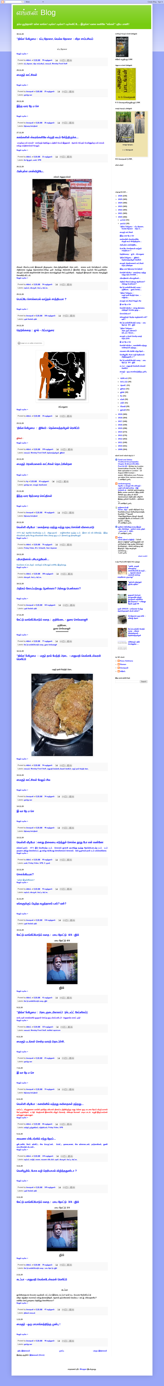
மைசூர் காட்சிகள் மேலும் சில (33, 779)
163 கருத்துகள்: (50, 605)
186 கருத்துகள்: (48, 574)
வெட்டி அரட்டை (42, 288)
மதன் (57, 1159)
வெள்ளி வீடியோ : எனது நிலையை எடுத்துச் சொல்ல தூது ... (132, 309)
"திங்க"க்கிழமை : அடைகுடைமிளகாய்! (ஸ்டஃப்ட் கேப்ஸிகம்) (52, 1012)
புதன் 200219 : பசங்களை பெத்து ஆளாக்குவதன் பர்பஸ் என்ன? (130, 610)
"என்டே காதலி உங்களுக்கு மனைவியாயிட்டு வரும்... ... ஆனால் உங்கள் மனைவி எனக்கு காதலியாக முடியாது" (132, 571)
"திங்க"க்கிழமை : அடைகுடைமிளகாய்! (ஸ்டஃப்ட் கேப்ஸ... (128, 330)
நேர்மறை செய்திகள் (31, 126)
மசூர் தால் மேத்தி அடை (80, 769)
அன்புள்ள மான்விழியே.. (30, 171)
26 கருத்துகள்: (49, 123)
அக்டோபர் (124, 378)
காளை (37, 1159)
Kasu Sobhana (126, 661)
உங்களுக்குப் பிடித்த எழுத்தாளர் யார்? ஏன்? (41, 903)
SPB (39, 160)
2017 (120, 421)
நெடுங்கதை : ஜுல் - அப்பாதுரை (36, 330)
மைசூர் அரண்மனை (40, 485)
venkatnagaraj (124, 484)
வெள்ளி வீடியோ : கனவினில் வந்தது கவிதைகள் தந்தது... (50, 1104)
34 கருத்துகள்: (47, 416)
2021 (120, 213)
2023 (120, 206)
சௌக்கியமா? (25, 874)
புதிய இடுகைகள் (23, 1351)
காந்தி (32, 1159)
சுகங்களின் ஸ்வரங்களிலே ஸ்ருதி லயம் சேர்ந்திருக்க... (48, 137)
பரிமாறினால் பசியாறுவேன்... (33, 559)
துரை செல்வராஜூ (50, 645)
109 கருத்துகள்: (50, 1187)
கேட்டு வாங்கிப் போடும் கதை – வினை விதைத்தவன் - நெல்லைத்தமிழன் (136, 632)
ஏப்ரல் (122, 399)
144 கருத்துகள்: (48, 1156)
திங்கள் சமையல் (29, 1313)
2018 (120, 418)
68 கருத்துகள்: (47, 1124)
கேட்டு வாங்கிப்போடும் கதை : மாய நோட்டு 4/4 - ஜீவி (48, 934)
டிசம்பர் (123, 220)
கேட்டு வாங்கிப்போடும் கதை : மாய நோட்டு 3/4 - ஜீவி (48, 1201)
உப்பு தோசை (28, 64)
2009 (120, 449)
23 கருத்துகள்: (49, 1058)
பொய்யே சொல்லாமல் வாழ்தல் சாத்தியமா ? (41, 299)
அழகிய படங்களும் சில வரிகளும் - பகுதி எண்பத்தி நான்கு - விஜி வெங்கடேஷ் (130, 488)
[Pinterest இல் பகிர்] (70, 60)
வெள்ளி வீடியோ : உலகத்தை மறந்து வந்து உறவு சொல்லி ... (133, 273)
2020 (120, 217)
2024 (120, 203)
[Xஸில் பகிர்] (66, 60)
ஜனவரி (123, 410)
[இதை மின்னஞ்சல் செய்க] (61, 60)
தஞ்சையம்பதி (123, 507)
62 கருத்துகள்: (44, 481)
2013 (120, 435)
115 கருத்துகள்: (48, 1027)
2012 (120, 439)
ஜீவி (45, 1001)
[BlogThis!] (63, 60)
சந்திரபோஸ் (43, 1127)
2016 (120, 425)
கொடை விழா (123, 509)
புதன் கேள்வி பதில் (30, 319)
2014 (120, 432)
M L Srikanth (40, 548)
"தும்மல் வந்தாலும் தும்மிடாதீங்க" (135, 583)
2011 (120, 442)
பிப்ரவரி (123, 406)
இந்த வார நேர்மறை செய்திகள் (34, 495)
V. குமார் (47, 863)
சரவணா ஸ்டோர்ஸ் (47, 1159)
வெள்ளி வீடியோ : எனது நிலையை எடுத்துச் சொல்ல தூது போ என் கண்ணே (60, 842)
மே (121, 396)
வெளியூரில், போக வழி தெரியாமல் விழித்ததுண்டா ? (47, 1170)
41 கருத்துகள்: (47, 998)
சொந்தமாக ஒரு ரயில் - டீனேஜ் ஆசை (137, 617)
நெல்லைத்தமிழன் (53, 453)
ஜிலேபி (62, 453)
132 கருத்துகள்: (50, 920)
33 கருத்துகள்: (49, 1089)
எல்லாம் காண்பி (142, 556)
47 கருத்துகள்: (49, 1309)
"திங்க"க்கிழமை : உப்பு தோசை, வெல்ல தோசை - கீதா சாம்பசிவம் (55, 38)
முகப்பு (61, 1351)
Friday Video (29, 548)
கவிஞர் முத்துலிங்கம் (31, 1127)
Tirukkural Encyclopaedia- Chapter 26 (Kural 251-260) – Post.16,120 (129, 464)
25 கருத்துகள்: (49, 91)
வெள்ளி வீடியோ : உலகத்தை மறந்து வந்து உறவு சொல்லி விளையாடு (55, 527)
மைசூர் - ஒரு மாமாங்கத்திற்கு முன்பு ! (38, 1324)
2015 (120, 428)
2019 (120, 414)
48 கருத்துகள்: (49, 828)
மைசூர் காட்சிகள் (27, 74)
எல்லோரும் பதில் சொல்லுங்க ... (134, 643)
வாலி (35, 160)
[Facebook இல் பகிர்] (68, 60)
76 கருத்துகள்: (47, 544)
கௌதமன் (124, 668)
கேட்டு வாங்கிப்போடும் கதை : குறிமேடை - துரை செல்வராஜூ (53, 619)
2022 (120, 210)
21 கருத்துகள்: (47, 157)
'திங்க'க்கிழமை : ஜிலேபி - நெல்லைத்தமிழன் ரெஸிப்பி (48, 428)
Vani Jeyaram (51, 548)
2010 (120, 446)
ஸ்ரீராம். (123, 671)
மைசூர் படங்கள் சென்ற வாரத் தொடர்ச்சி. (41, 1041)
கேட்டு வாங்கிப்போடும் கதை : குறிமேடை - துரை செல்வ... (131, 288)
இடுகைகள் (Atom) (37, 1355)
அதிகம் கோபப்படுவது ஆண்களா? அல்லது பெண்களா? (49, 588)
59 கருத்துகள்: (47, 60)
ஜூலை (123, 389)
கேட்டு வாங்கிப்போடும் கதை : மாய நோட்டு (38, 1268)
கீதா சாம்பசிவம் (38, 64)
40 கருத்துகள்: (49, 512)
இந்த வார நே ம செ (28, 106)
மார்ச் (122, 403)
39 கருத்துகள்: (47, 1265)
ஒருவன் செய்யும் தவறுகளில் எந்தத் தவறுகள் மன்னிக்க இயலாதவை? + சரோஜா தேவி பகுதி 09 (137, 599)
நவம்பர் (123, 223)
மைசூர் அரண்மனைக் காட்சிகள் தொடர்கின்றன (44, 464)
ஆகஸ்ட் (123, 385)
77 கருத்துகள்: (47, 641)
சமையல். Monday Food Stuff (56, 64)
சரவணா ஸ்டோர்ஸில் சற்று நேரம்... (36, 1138)
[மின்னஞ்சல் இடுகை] (56, 60)
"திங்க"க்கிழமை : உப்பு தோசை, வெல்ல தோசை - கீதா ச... (132, 228)
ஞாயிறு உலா (28, 95)
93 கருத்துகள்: (47, 889)
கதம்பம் (26, 288)
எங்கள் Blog (36, 12)
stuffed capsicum (53, 1030)
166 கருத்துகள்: (50, 316)
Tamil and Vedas (125, 460)
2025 (120, 199)
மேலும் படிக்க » (22, 54)
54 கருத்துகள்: (47, 284)
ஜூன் (122, 392)
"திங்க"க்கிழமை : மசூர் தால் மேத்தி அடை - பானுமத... (130, 295)
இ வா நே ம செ (25, 811)
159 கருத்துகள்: (48, 449)
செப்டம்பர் (124, 382)
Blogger (83, 1369)
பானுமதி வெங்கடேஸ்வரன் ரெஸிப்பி (59, 769)
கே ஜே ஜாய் (28, 160)
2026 (120, 196)
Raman (123, 664)
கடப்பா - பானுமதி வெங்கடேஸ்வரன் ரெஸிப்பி (42, 1279)
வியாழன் (33, 288)
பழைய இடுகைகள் (100, 1351)
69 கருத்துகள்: (47, 860)
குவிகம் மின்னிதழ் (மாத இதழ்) (129, 527)
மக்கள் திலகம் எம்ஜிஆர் (126, 539)
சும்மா (120, 537)
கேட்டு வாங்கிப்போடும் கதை (33, 645)
